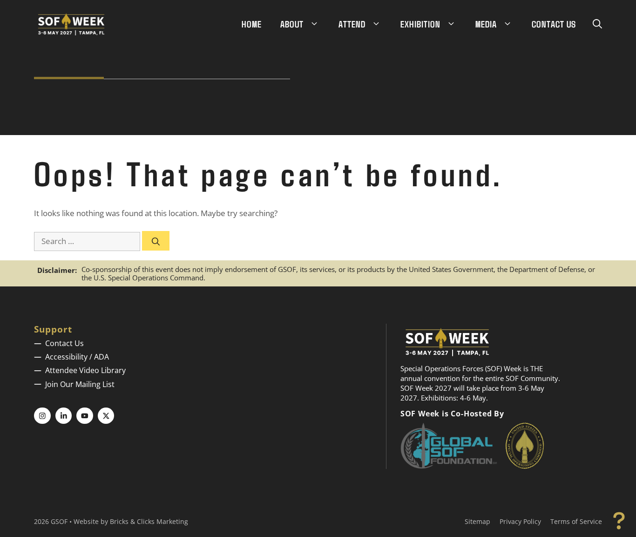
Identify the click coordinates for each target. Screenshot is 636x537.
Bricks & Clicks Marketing (149, 521)
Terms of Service (576, 521)
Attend (351, 23)
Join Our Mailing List (80, 384)
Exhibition (420, 23)
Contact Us (554, 23)
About (292, 23)
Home (252, 23)
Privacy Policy (520, 521)
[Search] (155, 241)
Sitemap (477, 521)
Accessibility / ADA (77, 357)
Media (486, 23)
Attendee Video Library (85, 370)
